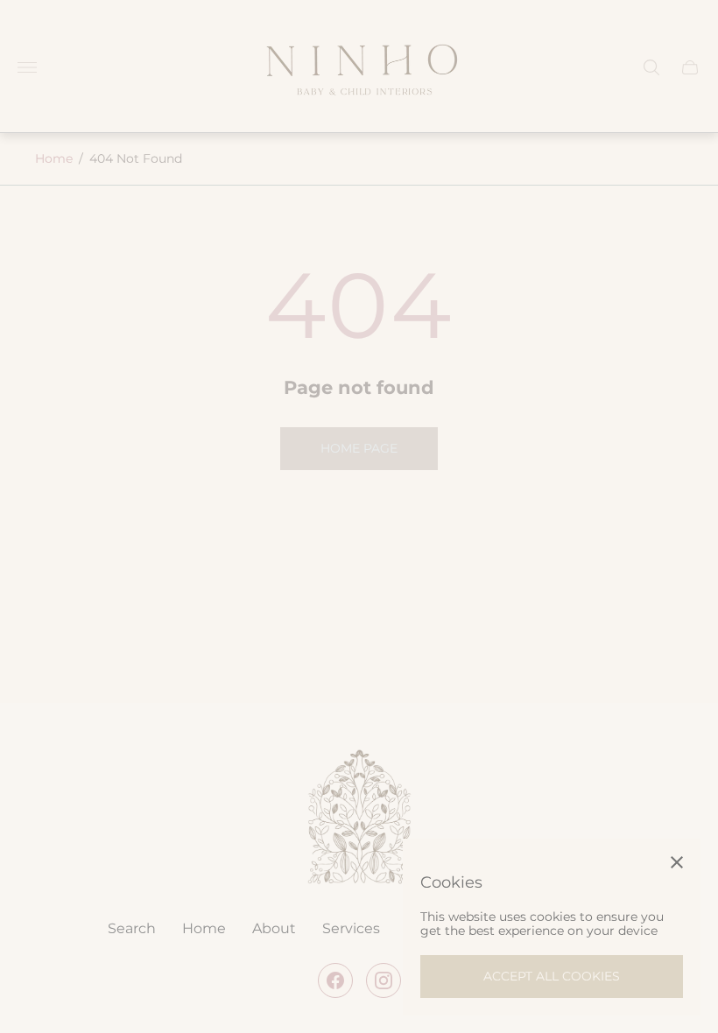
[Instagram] (383, 980)
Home (54, 158)
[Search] (651, 67)
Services (351, 929)
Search (132, 929)
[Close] (677, 862)
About (274, 929)
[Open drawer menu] (27, 67)
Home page (359, 448)
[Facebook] (335, 980)
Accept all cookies (551, 976)
